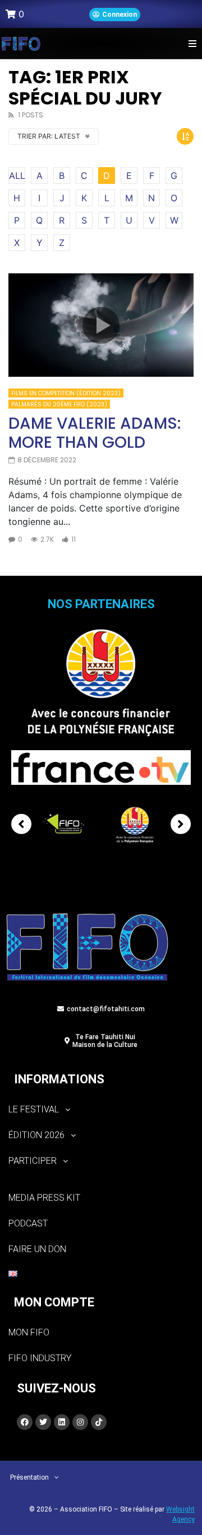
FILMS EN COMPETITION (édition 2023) (66, 393)
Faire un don (37, 1249)
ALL (17, 175)
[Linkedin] (62, 1422)
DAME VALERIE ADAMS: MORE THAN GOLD (94, 433)
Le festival (33, 1109)
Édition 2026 (36, 1135)
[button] (192, 43)
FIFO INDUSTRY (39, 1358)
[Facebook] (25, 1422)
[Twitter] (43, 1422)
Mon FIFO (28, 1332)
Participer (32, 1160)
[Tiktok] (99, 1422)
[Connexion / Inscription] (114, 14)
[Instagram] (80, 1422)
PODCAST (28, 1223)
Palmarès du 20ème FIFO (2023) (59, 404)
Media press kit (44, 1197)
